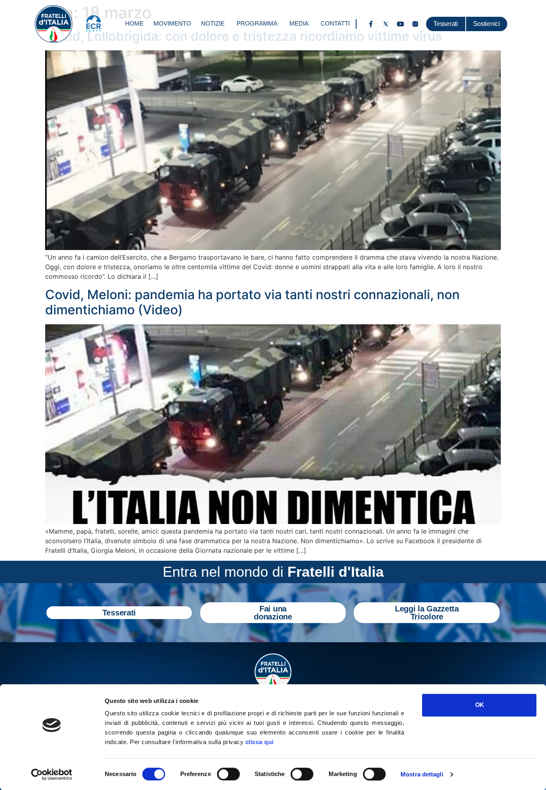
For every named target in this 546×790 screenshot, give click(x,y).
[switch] (228, 774)
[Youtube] (400, 24)
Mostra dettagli (422, 774)
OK (479, 704)
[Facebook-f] (371, 24)
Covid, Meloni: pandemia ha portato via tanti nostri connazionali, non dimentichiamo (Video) (252, 302)
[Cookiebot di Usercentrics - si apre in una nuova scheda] (52, 774)
